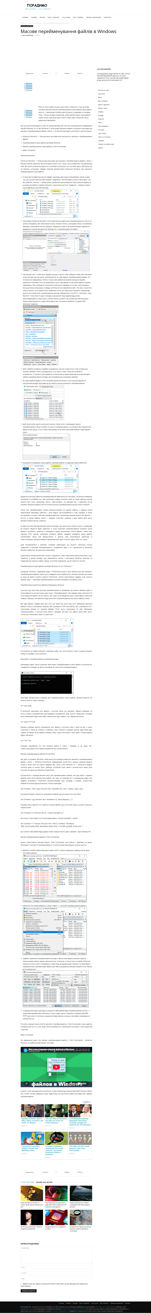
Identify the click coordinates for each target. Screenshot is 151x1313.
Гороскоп (101, 94)
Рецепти (101, 119)
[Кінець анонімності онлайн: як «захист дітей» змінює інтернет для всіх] (32, 1193)
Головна (25, 17)
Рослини (101, 130)
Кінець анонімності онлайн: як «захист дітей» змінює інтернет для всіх (32, 1205)
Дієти (100, 97)
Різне (100, 123)
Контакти (107, 17)
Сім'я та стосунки (104, 137)
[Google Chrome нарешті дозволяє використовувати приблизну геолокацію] (81, 1217)
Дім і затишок (78, 17)
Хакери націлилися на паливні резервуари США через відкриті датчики (80, 1205)
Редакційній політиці (27, 1309)
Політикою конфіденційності (60, 1311)
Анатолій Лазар (28, 35)
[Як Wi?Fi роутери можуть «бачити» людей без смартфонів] (32, 1217)
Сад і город (66, 17)
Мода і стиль (102, 108)
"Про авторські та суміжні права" (105, 1307)
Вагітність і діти (103, 90)
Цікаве (100, 148)
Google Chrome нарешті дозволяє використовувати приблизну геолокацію (80, 1229)
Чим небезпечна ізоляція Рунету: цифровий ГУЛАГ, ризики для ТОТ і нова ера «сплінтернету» (56, 1205)
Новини (34, 17)
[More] (87, 73)
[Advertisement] (93, 7)
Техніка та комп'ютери (34, 23)
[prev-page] (54, 1235)
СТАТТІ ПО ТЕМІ (27, 1182)
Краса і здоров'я (104, 105)
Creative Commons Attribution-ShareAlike (74, 1309)
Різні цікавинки (103, 126)
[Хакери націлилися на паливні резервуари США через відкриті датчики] (81, 1193)
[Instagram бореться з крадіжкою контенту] (56, 1217)
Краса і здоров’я (53, 17)
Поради (42, 17)
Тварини (101, 141)
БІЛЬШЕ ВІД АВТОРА (44, 1182)
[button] (127, 18)
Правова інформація (93, 17)
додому (23, 23)
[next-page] (57, 1235)
